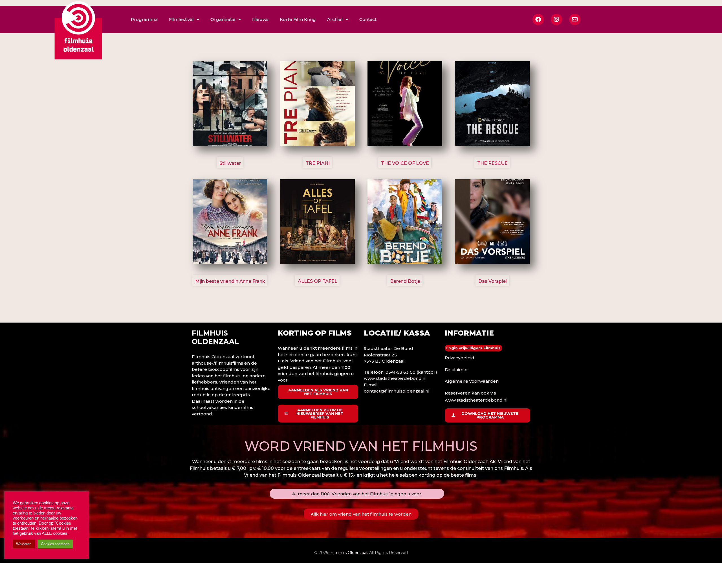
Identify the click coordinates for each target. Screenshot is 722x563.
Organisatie (222, 19)
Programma (144, 19)
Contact (368, 19)
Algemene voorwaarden (472, 381)
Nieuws (260, 19)
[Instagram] (556, 19)
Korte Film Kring (298, 19)
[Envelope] (574, 19)
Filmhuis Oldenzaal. (349, 552)
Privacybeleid (459, 357)
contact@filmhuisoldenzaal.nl (397, 391)
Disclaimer (456, 369)
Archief (335, 19)
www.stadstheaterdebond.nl (395, 378)
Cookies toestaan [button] (55, 544)
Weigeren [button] (23, 544)
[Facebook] (538, 19)
